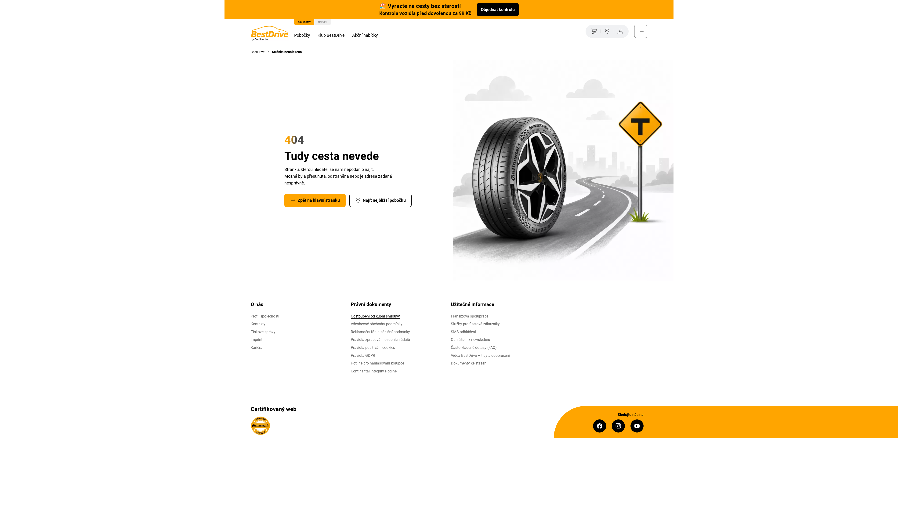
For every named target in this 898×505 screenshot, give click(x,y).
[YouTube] (637, 426)
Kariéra (256, 347)
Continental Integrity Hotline (374, 371)
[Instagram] (618, 426)
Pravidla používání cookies (373, 347)
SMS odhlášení (463, 332)
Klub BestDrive (331, 35)
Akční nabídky (365, 35)
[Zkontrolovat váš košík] (593, 31)
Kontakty (258, 324)
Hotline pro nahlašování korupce (377, 363)
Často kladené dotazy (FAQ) (474, 347)
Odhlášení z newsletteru (470, 339)
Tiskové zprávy (263, 332)
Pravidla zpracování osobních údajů (380, 339)
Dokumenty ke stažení (469, 363)
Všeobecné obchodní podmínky (376, 324)
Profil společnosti (265, 316)
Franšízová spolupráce (469, 316)
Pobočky (302, 35)
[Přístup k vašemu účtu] (621, 31)
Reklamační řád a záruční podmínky (380, 332)
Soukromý (304, 22)
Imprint (256, 339)
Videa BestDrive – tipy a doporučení (480, 355)
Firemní (322, 22)
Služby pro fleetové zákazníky (475, 324)
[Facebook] (599, 426)
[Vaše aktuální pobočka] (607, 31)
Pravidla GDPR (363, 355)
